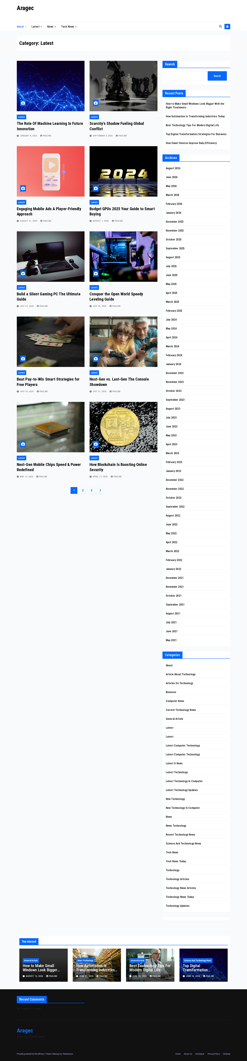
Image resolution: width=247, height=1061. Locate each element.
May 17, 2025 (27, 476)
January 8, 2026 (29, 136)
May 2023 (171, 435)
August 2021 (173, 613)
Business (171, 692)
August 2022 (173, 515)
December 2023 (175, 373)
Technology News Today (180, 897)
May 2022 (171, 533)
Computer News (175, 701)
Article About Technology (181, 674)
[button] (220, 26)
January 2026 (173, 212)
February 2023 (174, 462)
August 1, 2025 (101, 221)
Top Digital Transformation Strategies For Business (196, 134)
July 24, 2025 (27, 391)
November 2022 (175, 488)
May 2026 (171, 186)
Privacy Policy (214, 1054)
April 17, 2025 (100, 476)
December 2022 (175, 480)
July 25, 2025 (100, 306)
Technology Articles (177, 879)
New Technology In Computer (183, 807)
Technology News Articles (181, 888)
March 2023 (172, 453)
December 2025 (175, 221)
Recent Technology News (180, 834)
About (21, 26)
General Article (174, 718)
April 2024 (171, 337)
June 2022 (172, 524)
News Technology (176, 825)
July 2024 (171, 319)
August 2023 (173, 408)
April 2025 (171, 293)
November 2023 (175, 382)
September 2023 (175, 399)
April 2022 (171, 542)
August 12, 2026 (35, 976)
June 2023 (172, 426)
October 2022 (173, 497)
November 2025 (175, 230)
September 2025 (175, 248)
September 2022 (175, 506)
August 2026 (173, 168)
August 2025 (173, 257)
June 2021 (172, 631)
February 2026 (174, 203)
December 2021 (175, 577)
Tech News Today (176, 861)
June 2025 (172, 275)
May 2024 (171, 328)
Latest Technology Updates (182, 790)
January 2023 (173, 471)
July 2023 (171, 417)
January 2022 (173, 569)
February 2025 (174, 310)
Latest (36, 26)
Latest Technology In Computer (184, 781)
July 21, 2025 (100, 391)
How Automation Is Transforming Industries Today (195, 116)
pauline (47, 136)
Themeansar (67, 1054)
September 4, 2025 (103, 136)
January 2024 (173, 364)
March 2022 (172, 551)
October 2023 (173, 390)
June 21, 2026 (86, 976)
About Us (188, 1054)
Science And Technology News (183, 843)
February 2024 (174, 355)
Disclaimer (199, 1054)
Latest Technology (177, 772)
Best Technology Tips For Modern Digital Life (192, 125)
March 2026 (172, 195)
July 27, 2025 (27, 306)
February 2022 (174, 560)
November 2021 (175, 586)
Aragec (25, 8)
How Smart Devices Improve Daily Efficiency (191, 143)
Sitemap (226, 1054)
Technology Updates (178, 905)
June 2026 (172, 177)
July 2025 (171, 266)
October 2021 (173, 595)
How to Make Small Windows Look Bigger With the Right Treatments (40, 972)
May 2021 (171, 640)
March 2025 (172, 301)
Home (177, 1054)
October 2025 (173, 239)
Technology (172, 870)
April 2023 (171, 444)
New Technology (175, 799)
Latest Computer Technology (183, 745)
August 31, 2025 (29, 221)
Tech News (68, 26)
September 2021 (175, 604)
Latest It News (174, 763)
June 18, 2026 (140, 976)
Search (170, 64)
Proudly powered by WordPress (31, 1054)
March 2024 (172, 346)
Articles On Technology (179, 683)
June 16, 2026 (193, 976)
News (50, 26)
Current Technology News (181, 710)
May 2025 (171, 284)
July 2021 (171, 622)
